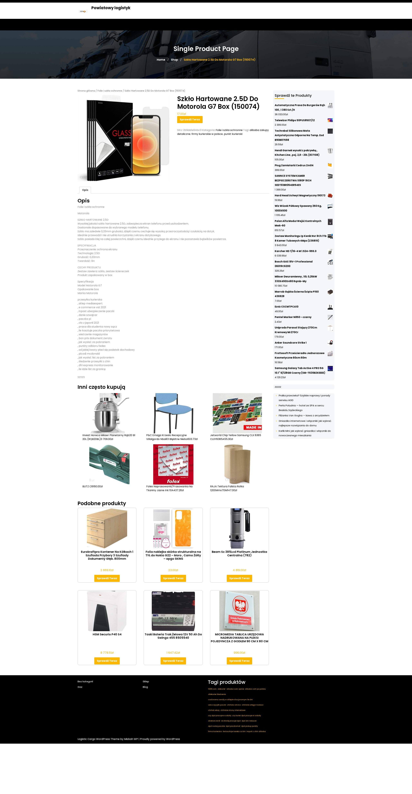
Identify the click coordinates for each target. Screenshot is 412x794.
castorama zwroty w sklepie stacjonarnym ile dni (230, 699)
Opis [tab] (85, 190)
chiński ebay (214, 710)
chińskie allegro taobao (252, 705)
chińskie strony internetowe (232, 710)
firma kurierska (215, 731)
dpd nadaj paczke (216, 726)
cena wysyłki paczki (217, 705)
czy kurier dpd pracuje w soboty (246, 715)
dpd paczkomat (233, 726)
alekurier (221, 689)
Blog (145, 687)
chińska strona (234, 705)
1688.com (212, 689)
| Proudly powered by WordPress (159, 739)
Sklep (146, 681)
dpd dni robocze (249, 720)
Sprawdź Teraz (190, 119)
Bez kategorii (85, 681)
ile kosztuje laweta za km (234, 731)
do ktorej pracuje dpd (231, 720)
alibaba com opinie (235, 689)
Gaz (80, 687)
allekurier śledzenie (217, 694)
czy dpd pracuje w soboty (219, 715)
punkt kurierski (233, 134)
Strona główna (86, 90)
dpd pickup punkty (249, 726)
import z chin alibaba (256, 731)
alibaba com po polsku (255, 689)
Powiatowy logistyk (110, 7)
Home (161, 60)
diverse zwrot (214, 720)
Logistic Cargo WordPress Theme (99, 739)
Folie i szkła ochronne (110, 90)
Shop (174, 60)
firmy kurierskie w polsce (207, 134)
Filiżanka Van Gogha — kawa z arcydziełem (304, 415)
